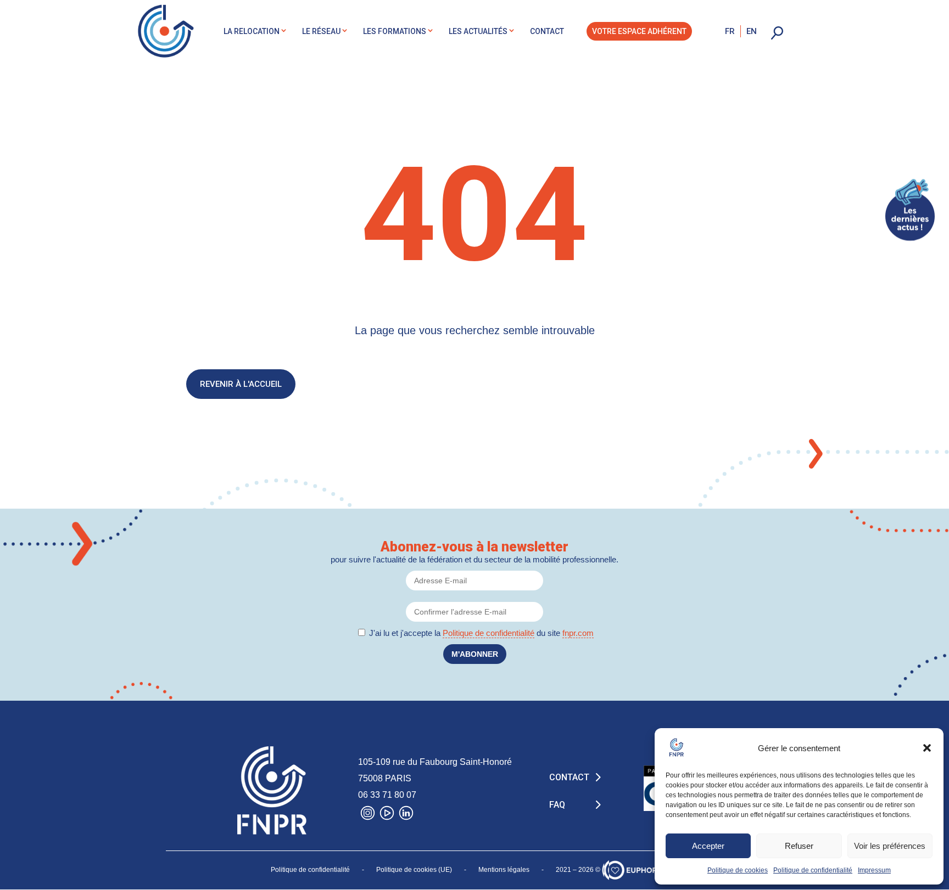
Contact (547, 31)
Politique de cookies (737, 870)
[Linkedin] (406, 815)
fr (730, 31)
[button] (927, 747)
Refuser (799, 845)
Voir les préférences (889, 845)
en (751, 31)
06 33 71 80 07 (387, 794)
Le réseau (321, 31)
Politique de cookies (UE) (414, 870)
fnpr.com (578, 633)
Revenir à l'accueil (241, 384)
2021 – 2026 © (578, 870)
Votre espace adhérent (639, 31)
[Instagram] (367, 815)
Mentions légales (503, 870)
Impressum (874, 870)
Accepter (708, 845)
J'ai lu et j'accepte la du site (481, 633)
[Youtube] (387, 815)
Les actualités (478, 31)
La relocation (252, 31)
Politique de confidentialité (812, 870)
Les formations (394, 31)
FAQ (557, 804)
